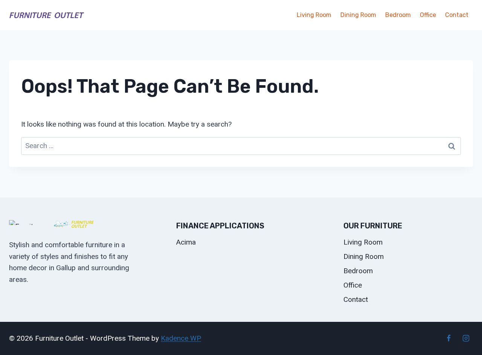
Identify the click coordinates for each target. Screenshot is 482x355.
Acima (186, 242)
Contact (456, 14)
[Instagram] (466, 338)
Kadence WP (181, 338)
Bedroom (398, 14)
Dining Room (358, 14)
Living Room (314, 14)
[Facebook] (448, 338)
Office (428, 14)
